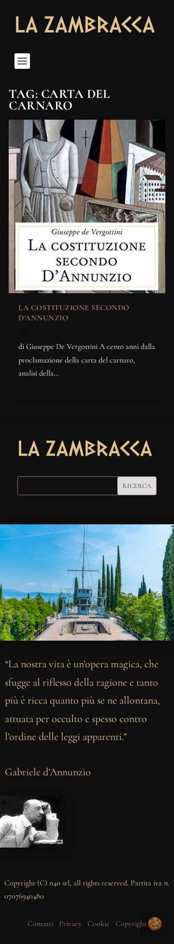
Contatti (40, 923)
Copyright (131, 923)
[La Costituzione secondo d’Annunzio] (87, 206)
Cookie (98, 923)
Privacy (70, 923)
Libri (23, 333)
